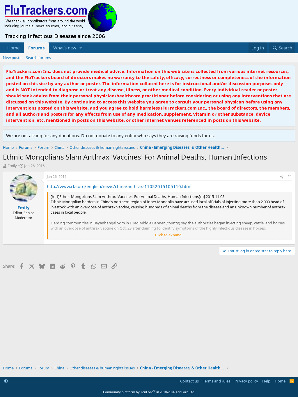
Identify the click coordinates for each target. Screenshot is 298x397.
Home (13, 48)
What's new (64, 48)
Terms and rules (216, 381)
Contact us (189, 381)
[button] (81, 47)
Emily (12, 165)
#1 (290, 176)
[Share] (281, 177)
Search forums (38, 57)
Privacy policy (246, 381)
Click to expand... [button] (169, 234)
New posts (12, 57)
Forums (36, 48)
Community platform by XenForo (149, 392)
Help (266, 381)
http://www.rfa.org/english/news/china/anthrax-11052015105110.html (119, 186)
